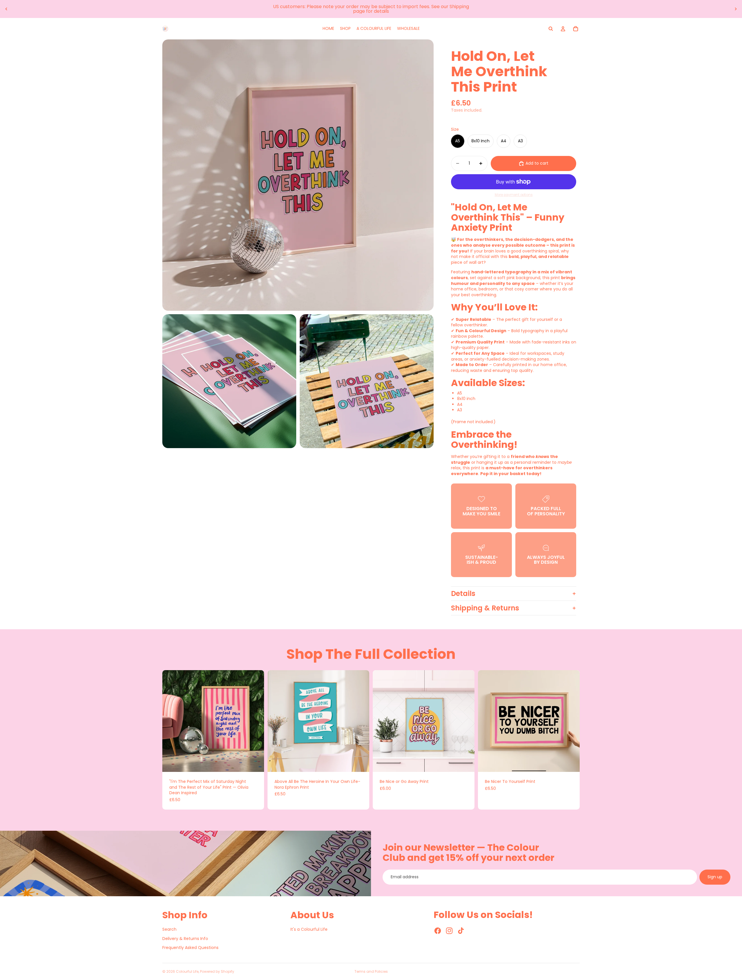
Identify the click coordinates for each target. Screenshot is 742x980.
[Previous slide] (6, 9)
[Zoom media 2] (229, 381)
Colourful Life (187, 971)
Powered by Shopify (217, 971)
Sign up (715, 877)
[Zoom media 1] (298, 175)
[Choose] (255, 763)
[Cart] (575, 28)
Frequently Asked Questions (190, 947)
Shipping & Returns (485, 608)
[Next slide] (735, 9)
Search (169, 929)
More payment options (514, 194)
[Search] (550, 28)
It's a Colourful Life (309, 929)
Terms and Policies (371, 971)
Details (463, 593)
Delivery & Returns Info (185, 938)
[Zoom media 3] (367, 381)
